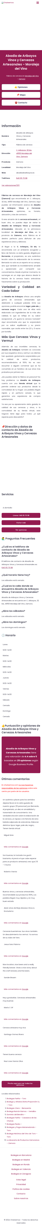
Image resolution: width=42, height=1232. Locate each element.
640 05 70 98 (7, 567)
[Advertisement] (21, 28)
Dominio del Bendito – (16, 1114)
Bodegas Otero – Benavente (19, 1108)
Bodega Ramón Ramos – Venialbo (21, 1111)
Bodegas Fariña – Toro (16, 1098)
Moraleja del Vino (32, 76)
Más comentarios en (16, 847)
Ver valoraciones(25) (11, 185)
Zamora (22, 79)
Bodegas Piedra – (14, 1124)
